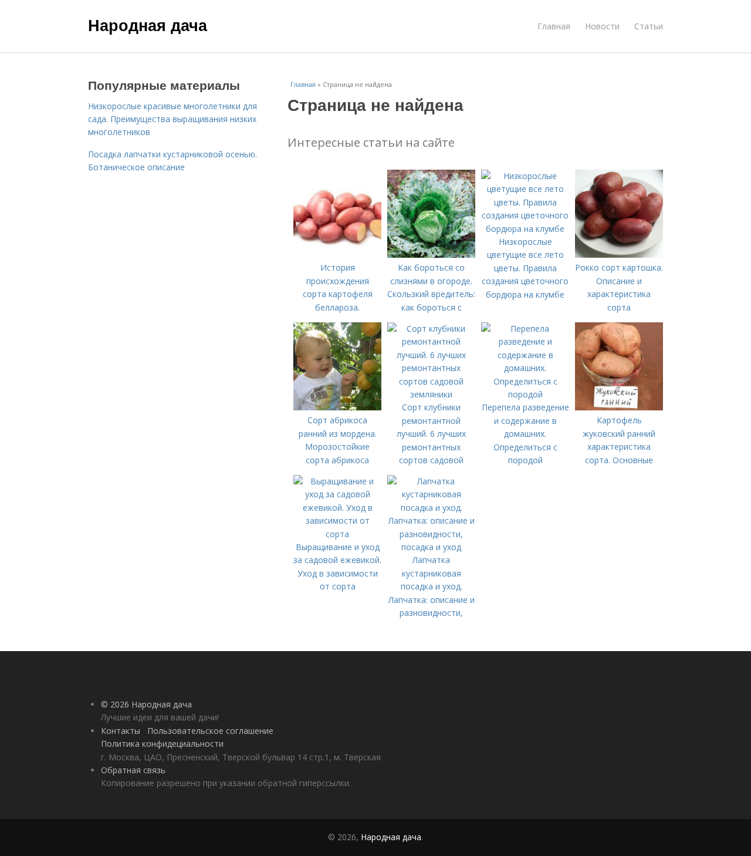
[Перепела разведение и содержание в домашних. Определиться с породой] (525, 394)
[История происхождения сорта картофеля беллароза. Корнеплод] (337, 254)
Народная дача (147, 25)
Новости (602, 26)
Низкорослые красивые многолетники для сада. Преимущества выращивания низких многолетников (172, 119)
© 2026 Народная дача (146, 704)
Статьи (648, 26)
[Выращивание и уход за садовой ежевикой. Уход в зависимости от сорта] (337, 534)
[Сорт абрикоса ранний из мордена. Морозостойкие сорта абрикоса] (337, 407)
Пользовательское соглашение (210, 730)
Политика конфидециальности (162, 743)
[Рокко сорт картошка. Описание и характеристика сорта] (619, 254)
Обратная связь (133, 770)
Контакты (120, 730)
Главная (553, 26)
